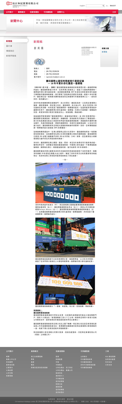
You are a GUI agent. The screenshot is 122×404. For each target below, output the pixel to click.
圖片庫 (9, 46)
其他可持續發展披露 (88, 365)
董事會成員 (10, 365)
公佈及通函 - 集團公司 (64, 370)
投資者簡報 (60, 381)
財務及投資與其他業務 (39, 367)
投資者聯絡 (60, 389)
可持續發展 (48, 12)
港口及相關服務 (37, 356)
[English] (82, 6)
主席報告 (84, 356)
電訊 (32, 365)
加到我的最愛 (110, 359)
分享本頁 (108, 365)
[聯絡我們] (113, 5)
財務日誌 (59, 384)
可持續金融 (60, 378)
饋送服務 (110, 356)
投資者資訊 (34, 12)
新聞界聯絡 (11, 56)
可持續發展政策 (86, 359)
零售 (32, 359)
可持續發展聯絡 (86, 367)
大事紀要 (9, 370)
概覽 (8, 356)
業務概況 (22, 12)
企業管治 (9, 367)
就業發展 (9, 376)
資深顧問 (9, 362)
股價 (57, 356)
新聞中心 (61, 12)
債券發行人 (60, 376)
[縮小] (107, 5)
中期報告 (59, 365)
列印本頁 (108, 362)
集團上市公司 (11, 359)
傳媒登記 (10, 51)
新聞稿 (9, 41)
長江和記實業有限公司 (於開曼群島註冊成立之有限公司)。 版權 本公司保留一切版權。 (61, 401)
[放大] (106, 5)
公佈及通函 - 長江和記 (64, 367)
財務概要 (59, 359)
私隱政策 (51, 399)
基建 (32, 362)
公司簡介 (10, 12)
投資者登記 (60, 392)
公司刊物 (9, 373)
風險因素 (59, 387)
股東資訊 (59, 373)
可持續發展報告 (86, 362)
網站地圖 (70, 399)
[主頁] (114, 12)
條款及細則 (61, 399)
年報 (57, 362)
